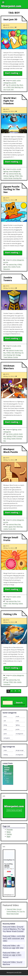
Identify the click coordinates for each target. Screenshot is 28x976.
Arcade (16, 350)
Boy (18, 85)
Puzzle (8, 89)
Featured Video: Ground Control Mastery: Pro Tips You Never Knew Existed (16, 911)
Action (11, 434)
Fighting (11, 176)
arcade (19, 169)
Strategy (18, 355)
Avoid (20, 434)
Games (9, 834)
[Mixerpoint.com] (14, 809)
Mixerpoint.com (11, 6)
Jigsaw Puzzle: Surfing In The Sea (11, 189)
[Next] (19, 691)
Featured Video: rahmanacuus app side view (13, 946)
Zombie (15, 357)
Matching (17, 87)
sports (5, 677)
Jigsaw (5, 267)
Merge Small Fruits (10, 539)
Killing (9, 438)
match (14, 80)
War (20, 178)
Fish (18, 680)
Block (16, 524)
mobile (5, 178)
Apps (8, 836)
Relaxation (6, 269)
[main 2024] (3, 2)
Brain (21, 85)
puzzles (14, 83)
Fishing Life (10, 614)
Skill (12, 89)
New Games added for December (8, 771)
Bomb (16, 174)
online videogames (14, 171)
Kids (12, 87)
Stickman (19, 438)
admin (7, 778)
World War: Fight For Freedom (10, 100)
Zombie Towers (7, 279)
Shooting (16, 178)
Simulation (6, 684)
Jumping (20, 436)
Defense (5, 176)
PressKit (10, 830)
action (14, 169)
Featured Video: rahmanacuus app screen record (12, 955)
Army (21, 350)
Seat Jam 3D (10, 19)
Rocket (10, 178)
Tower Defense (8, 357)
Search (5, 699)
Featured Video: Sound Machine (12, 963)
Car (4, 87)
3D (9, 85)
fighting (5, 171)
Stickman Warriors (8, 367)
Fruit (18, 601)
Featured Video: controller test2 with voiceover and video (14, 938)
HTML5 (8, 87)
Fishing (5, 682)
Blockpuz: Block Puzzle (10, 450)
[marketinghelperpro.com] (9, 873)
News (9, 832)
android (13, 85)
